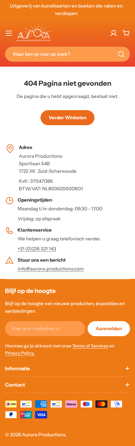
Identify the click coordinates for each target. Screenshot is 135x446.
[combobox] (67, 54)
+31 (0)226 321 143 (37, 249)
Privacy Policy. (20, 353)
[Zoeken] (121, 54)
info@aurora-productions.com (51, 269)
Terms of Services (90, 346)
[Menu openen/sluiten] (9, 33)
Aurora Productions (43, 435)
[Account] (113, 33)
